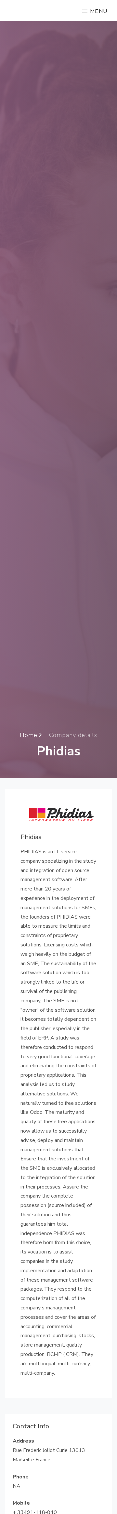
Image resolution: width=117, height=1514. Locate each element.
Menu (98, 11)
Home (29, 735)
